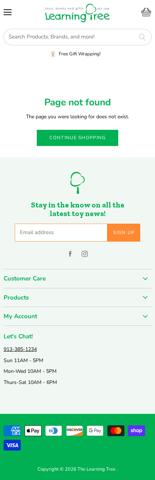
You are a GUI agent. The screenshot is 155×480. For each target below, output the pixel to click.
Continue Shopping (77, 137)
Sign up (123, 232)
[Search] (142, 37)
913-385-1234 (20, 349)
